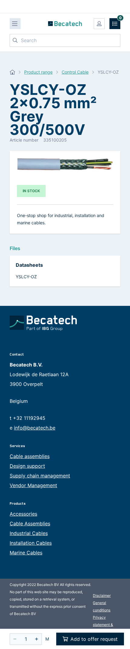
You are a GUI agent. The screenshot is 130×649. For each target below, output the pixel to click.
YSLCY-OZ (26, 276)
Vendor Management (33, 485)
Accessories (23, 514)
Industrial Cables (29, 533)
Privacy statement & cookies (103, 624)
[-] (15, 639)
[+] (36, 639)
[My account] (99, 23)
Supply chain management (40, 476)
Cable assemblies (30, 456)
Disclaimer (102, 595)
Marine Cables (26, 553)
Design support (27, 466)
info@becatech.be (34, 428)
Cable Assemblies (30, 523)
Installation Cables (31, 543)
